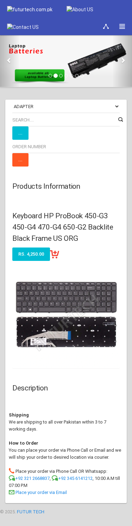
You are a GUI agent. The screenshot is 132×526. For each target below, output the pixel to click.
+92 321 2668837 (32, 478)
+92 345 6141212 (75, 478)
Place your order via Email (41, 492)
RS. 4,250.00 (31, 254)
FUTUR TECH (30, 511)
